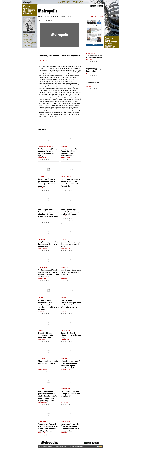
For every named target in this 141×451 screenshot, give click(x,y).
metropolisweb (64, 187)
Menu (68, 16)
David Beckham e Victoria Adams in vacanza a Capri (45, 335)
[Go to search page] (56, 6)
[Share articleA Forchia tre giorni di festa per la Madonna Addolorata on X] (89, 61)
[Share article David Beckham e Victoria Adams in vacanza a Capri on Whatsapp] (46, 341)
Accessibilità (80, 446)
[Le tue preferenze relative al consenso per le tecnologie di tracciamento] (139, 449)
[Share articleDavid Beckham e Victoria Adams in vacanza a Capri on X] (41, 341)
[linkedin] (44, 20)
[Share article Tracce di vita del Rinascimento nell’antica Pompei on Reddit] (71, 341)
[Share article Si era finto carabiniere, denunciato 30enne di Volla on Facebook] (62, 250)
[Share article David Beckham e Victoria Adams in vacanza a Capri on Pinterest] (44, 341)
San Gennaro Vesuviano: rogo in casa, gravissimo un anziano (71, 272)
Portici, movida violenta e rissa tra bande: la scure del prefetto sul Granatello (70, 182)
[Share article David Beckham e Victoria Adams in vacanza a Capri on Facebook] (39, 341)
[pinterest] (46, 20)
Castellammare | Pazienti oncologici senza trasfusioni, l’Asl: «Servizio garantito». (71, 303)
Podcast (62, 16)
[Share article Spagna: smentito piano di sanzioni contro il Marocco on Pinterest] (93, 88)
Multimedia (54, 16)
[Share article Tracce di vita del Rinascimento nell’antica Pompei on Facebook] (62, 341)
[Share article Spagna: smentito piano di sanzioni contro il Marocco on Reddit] (96, 88)
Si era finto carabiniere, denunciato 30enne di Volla (70, 244)
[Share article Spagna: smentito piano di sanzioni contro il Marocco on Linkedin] (91, 88)
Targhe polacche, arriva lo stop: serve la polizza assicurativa (48, 244)
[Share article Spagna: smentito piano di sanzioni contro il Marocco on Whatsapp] (94, 88)
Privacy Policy (75, 446)
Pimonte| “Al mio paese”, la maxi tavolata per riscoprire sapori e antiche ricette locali (70, 364)
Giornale (46, 16)
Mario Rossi (88, 73)
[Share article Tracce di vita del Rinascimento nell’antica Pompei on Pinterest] (67, 341)
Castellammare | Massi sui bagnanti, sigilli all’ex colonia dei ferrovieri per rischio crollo (48, 273)
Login (101, 16)
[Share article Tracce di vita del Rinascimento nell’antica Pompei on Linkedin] (65, 341)
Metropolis (63, 311)
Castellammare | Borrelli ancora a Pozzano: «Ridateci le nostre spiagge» (48, 152)
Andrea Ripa (41, 187)
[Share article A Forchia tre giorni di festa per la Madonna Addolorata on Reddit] (96, 61)
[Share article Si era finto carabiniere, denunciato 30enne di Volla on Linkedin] (65, 250)
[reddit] (51, 20)
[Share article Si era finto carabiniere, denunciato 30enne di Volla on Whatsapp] (69, 250)
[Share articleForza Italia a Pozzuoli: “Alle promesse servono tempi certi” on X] (63, 404)
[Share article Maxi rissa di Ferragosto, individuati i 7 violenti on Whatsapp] (46, 372)
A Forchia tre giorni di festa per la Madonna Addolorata (94, 56)
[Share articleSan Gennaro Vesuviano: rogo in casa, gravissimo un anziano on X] (63, 280)
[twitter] (42, 20)
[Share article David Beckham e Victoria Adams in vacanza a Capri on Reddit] (48, 341)
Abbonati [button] (94, 44)
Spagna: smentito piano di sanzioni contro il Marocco (93, 83)
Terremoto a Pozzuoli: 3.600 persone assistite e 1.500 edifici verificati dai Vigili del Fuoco (48, 427)
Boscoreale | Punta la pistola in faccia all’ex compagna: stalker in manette (47, 182)
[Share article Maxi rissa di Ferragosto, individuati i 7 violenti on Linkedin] (43, 372)
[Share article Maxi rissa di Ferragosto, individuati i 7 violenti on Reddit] (48, 372)
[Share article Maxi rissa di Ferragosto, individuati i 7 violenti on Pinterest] (44, 372)
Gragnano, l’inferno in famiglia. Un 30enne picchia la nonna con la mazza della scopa (70, 427)
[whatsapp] (49, 20)
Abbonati (94, 16)
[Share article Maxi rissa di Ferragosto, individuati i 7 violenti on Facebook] (39, 372)
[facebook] (39, 20)
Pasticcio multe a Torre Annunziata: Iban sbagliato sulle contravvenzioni (70, 152)
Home (40, 16)
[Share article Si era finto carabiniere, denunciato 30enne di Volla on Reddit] (71, 250)
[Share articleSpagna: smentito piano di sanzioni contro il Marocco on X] (89, 88)
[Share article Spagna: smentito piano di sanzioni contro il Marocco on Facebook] (87, 88)
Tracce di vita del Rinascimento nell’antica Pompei (71, 335)
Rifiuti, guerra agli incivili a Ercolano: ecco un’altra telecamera (70, 211)
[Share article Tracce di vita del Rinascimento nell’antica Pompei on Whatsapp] (69, 341)
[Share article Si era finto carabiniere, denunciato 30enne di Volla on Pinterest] (67, 250)
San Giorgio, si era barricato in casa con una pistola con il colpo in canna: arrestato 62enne (48, 212)
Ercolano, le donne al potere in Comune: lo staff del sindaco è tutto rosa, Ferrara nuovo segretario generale (47, 396)
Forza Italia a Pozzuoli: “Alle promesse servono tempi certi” (70, 393)
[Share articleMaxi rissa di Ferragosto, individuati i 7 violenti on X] (41, 372)
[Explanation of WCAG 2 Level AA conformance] (99, 446)
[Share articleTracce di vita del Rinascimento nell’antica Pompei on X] (63, 341)
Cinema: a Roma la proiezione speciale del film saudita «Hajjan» (94, 70)
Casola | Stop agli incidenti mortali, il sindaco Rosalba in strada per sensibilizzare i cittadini (48, 304)
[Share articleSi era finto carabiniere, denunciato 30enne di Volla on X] (63, 250)
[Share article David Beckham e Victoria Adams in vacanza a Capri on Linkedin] (43, 341)
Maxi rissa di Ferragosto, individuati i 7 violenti (48, 362)
